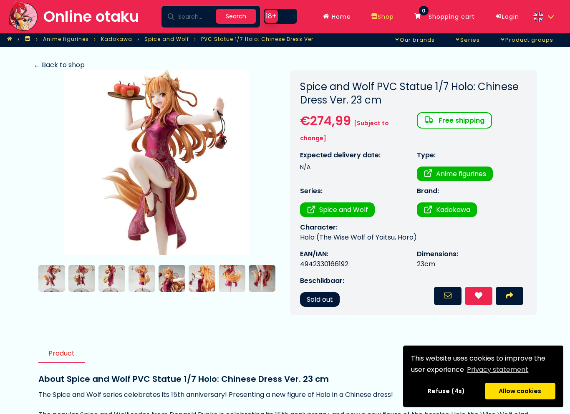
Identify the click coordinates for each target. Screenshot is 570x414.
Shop (386, 17)
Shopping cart (448, 14)
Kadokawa (453, 210)
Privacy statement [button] (497, 369)
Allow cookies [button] (520, 391)
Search (236, 16)
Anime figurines (461, 174)
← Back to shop (59, 65)
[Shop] (27, 39)
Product (61, 353)
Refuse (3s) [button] (446, 391)
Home (340, 17)
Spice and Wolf (343, 210)
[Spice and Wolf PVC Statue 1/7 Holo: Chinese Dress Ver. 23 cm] (156, 162)
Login (510, 17)
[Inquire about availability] (448, 296)
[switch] (280, 16)
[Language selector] (543, 16)
